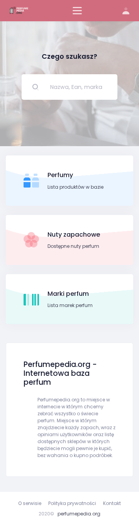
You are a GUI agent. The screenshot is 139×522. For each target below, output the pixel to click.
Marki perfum (68, 293)
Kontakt (112, 503)
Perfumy (60, 175)
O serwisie (29, 503)
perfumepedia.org (79, 513)
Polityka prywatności (72, 503)
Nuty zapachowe (73, 234)
